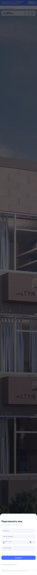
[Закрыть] (33, 517)
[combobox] (18, 542)
